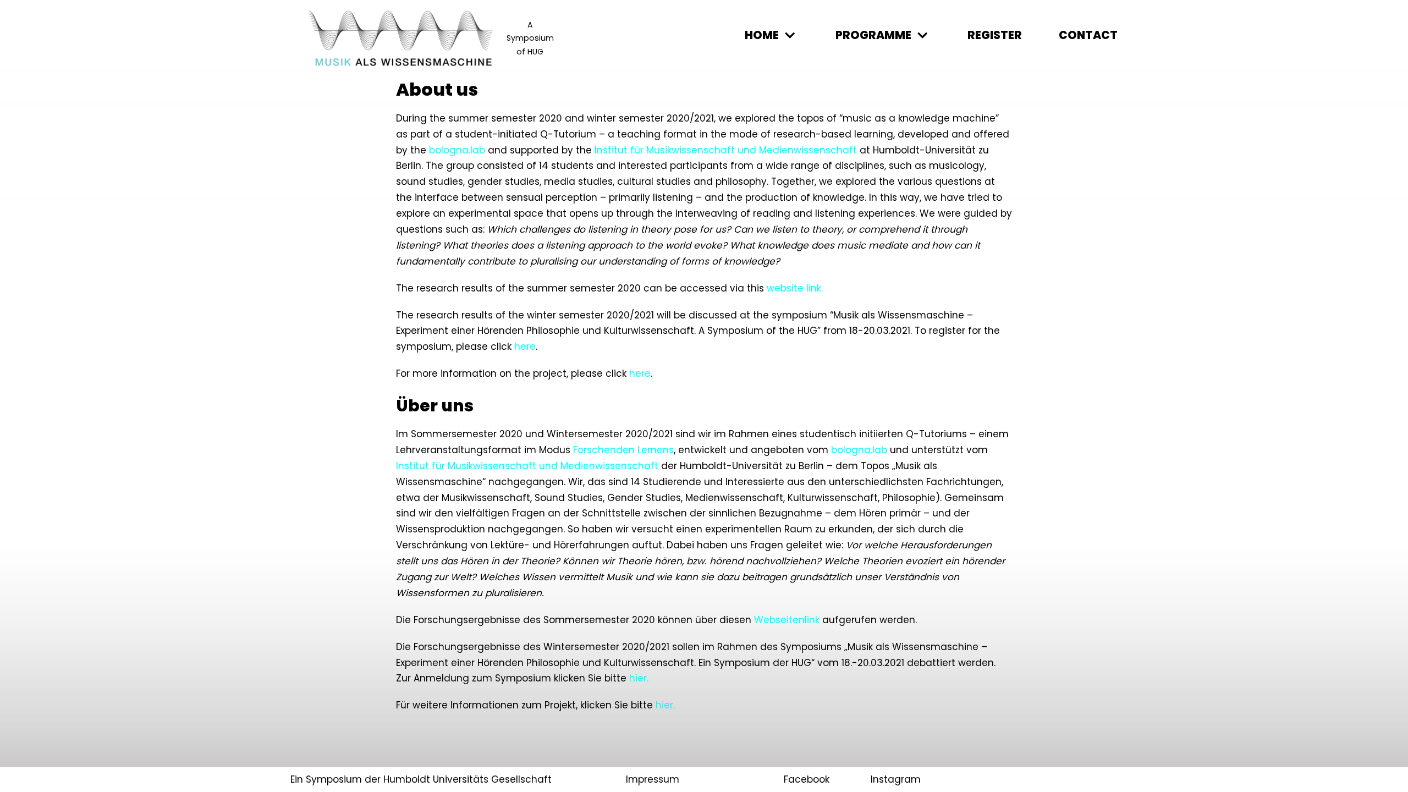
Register (994, 35)
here (640, 373)
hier (664, 705)
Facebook (806, 779)
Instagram (896, 779)
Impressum (652, 779)
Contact (1088, 35)
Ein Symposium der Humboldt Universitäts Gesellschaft (421, 779)
